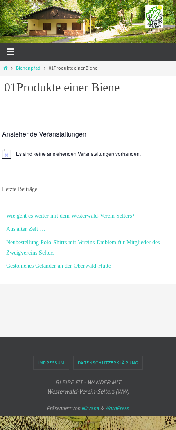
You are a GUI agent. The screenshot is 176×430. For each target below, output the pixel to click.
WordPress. (117, 408)
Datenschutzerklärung (108, 362)
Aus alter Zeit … (25, 229)
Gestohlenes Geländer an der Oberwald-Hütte (58, 266)
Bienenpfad (28, 68)
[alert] (88, 154)
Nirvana (90, 408)
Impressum (51, 362)
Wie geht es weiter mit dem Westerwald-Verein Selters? (70, 216)
